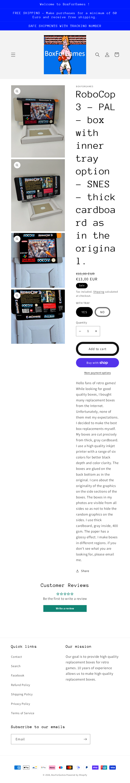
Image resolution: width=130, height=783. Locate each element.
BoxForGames (58, 774)
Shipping (98, 291)
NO (102, 312)
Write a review (65, 608)
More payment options (97, 372)
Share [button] (85, 571)
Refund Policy (20, 685)
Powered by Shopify (76, 774)
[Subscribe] (85, 739)
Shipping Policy (22, 694)
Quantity (81, 322)
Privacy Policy (20, 704)
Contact (16, 657)
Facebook (17, 675)
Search (16, 666)
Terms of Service (22, 713)
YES (84, 312)
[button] (13, 54)
